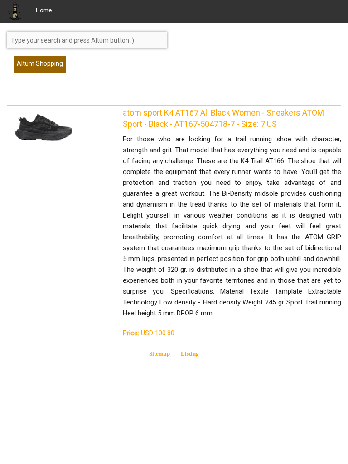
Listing (190, 353)
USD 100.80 (148, 333)
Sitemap (159, 353)
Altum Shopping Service (40, 66)
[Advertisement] (79, 93)
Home (44, 10)
